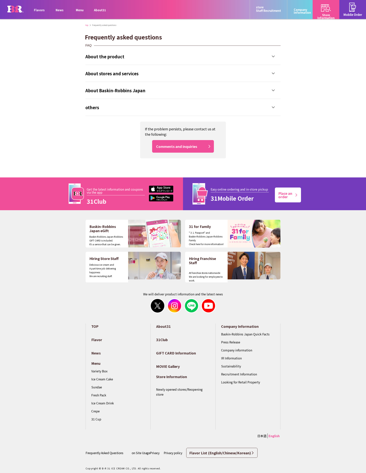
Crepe (95, 411)
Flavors (39, 10)
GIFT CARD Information (176, 353)
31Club (162, 339)
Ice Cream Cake (102, 379)
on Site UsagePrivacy (146, 452)
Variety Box (99, 371)
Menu (95, 363)
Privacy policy (173, 452)
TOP (94, 326)
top (86, 25)
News (59, 10)
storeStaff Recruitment (268, 9)
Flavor (96, 339)
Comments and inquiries (176, 146)
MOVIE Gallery (168, 366)
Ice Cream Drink (102, 403)
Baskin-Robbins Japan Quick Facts (245, 334)
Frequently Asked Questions (104, 452)
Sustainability (231, 366)
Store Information (171, 376)
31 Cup (96, 419)
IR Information (231, 358)
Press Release (230, 342)
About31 (100, 10)
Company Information (240, 326)
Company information (236, 350)
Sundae (96, 387)
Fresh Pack (98, 395)
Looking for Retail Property (240, 382)
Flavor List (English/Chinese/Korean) (220, 452)
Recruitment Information (239, 374)
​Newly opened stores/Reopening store (179, 392)
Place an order (285, 195)
